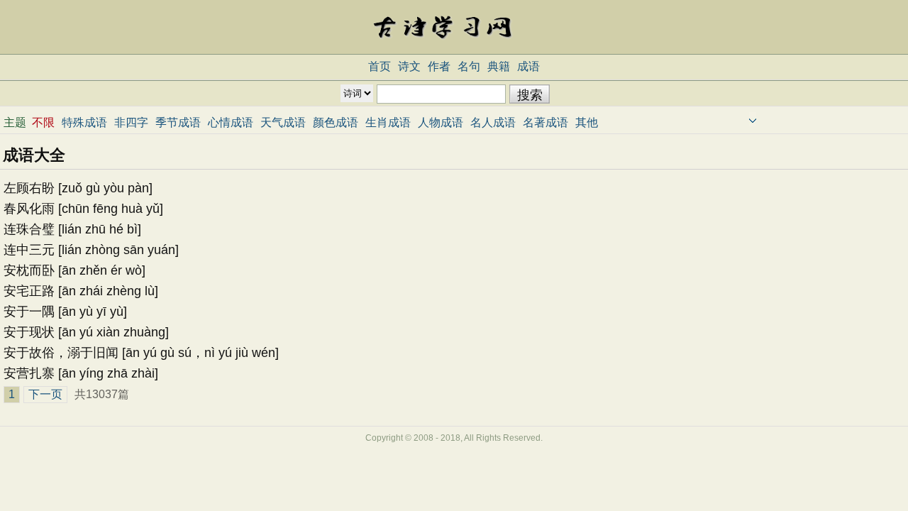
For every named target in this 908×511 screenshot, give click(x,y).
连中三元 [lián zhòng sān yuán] (91, 250)
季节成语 (178, 122)
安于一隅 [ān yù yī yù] (65, 311)
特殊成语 (84, 122)
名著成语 (545, 122)
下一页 (45, 394)
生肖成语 (388, 122)
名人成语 (493, 122)
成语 (528, 66)
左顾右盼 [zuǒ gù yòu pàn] (78, 188)
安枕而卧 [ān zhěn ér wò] (74, 270)
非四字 (131, 122)
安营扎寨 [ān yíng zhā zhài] (81, 373)
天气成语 (283, 122)
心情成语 (230, 122)
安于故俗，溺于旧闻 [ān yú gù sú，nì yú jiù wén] (141, 353)
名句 (469, 66)
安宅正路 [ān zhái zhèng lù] (81, 291)
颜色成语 (335, 122)
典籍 (498, 66)
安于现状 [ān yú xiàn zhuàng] (86, 332)
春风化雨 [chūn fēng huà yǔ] (83, 209)
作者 (439, 66)
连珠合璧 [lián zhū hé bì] (72, 229)
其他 (586, 122)
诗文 (409, 66)
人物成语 (440, 122)
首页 (379, 66)
